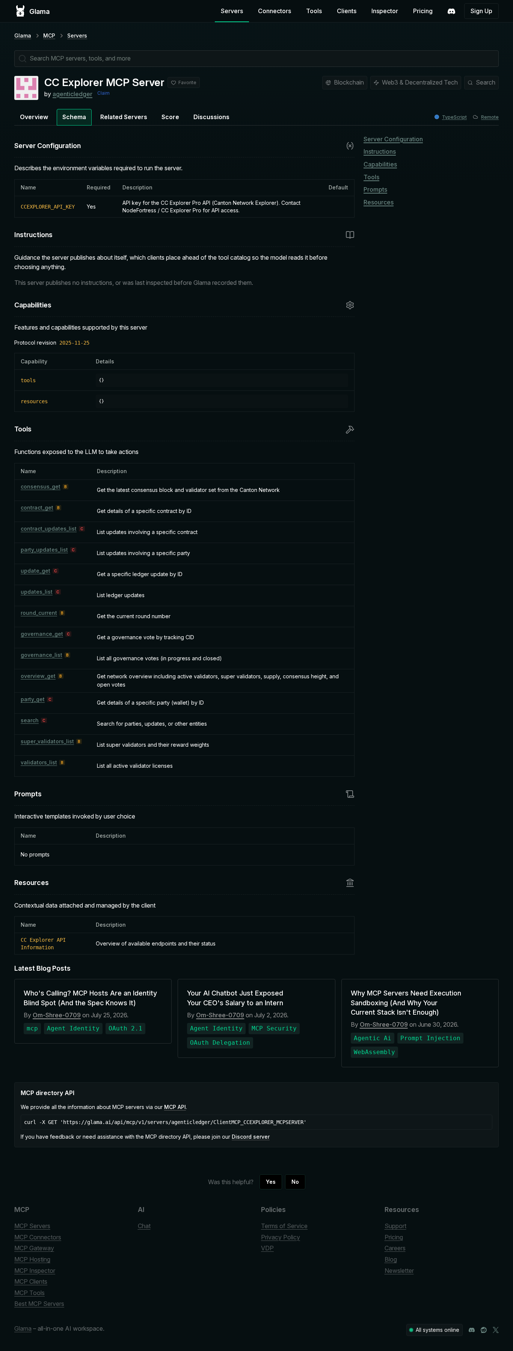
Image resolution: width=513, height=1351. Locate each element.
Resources (379, 202)
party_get (33, 699)
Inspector (384, 11)
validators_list (39, 762)
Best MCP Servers (39, 1303)
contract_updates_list (49, 528)
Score (170, 117)
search (30, 720)
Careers (395, 1248)
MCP (49, 35)
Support (395, 1226)
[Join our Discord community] (472, 1330)
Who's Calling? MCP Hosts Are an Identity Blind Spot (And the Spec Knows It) (90, 997)
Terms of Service (284, 1226)
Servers (232, 11)
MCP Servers (32, 1226)
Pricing (423, 11)
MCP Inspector (34, 1270)
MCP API (175, 1107)
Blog (391, 1259)
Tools (314, 11)
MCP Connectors (37, 1237)
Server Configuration (393, 139)
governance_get (42, 634)
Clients (346, 11)
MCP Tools (29, 1293)
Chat (144, 1226)
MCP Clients (30, 1281)
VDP (267, 1248)
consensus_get (40, 486)
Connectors (274, 11)
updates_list (37, 592)
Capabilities (380, 164)
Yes (271, 1182)
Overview (34, 117)
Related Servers (123, 117)
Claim (103, 93)
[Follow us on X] (496, 1330)
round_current (39, 613)
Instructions (380, 151)
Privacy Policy (280, 1237)
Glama (22, 35)
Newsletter (399, 1270)
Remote (490, 117)
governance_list (41, 655)
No (295, 1182)
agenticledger (72, 94)
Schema (74, 117)
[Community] (451, 11)
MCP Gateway (34, 1248)
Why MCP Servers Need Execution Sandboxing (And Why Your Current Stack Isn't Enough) (406, 1002)
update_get (35, 570)
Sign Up (481, 11)
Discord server (251, 1136)
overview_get (38, 676)
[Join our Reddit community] (484, 1330)
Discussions (211, 117)
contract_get (37, 507)
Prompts (375, 189)
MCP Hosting (32, 1259)
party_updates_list (44, 549)
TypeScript (454, 117)
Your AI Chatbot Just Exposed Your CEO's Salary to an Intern (235, 997)
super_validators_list (47, 741)
